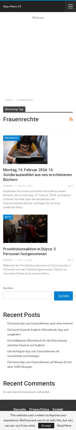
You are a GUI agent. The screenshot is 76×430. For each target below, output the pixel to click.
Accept (46, 425)
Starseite (19, 409)
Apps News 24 (12, 6)
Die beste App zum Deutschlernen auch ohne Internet (40, 323)
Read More (64, 425)
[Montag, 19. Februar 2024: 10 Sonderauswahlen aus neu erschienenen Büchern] (25, 149)
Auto (8, 217)
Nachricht (12, 137)
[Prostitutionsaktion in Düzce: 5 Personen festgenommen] (25, 229)
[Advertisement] (38, 58)
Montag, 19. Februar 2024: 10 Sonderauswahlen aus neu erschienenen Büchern (37, 175)
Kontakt (58, 409)
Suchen (8, 288)
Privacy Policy (39, 409)
